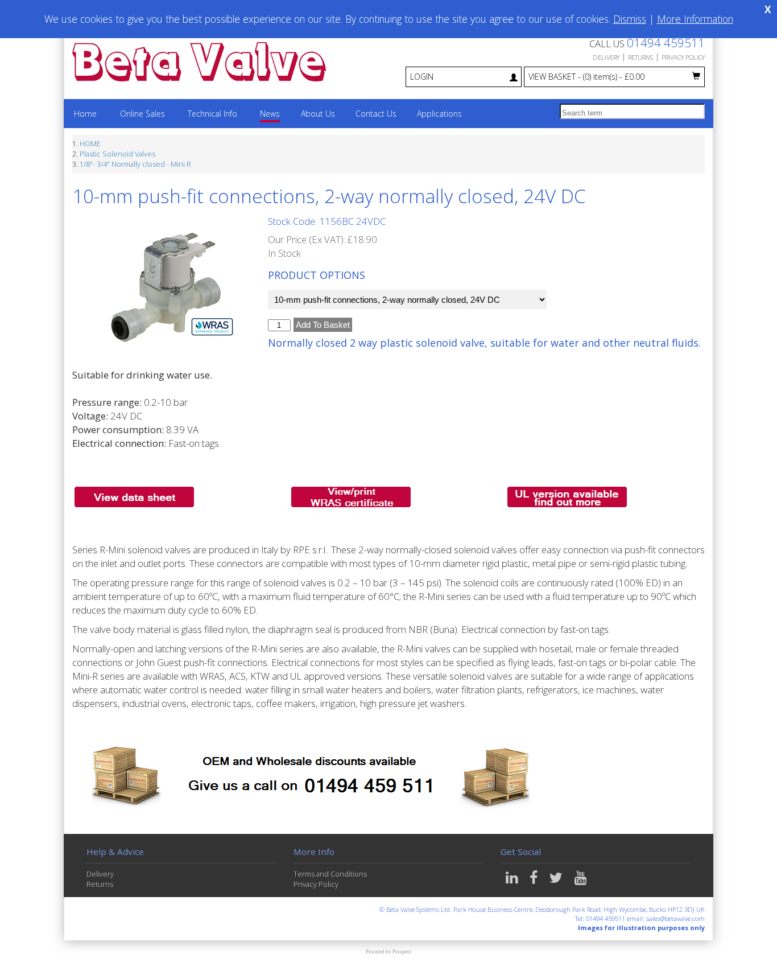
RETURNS (640, 57)
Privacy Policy (316, 884)
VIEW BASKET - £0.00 (586, 76)
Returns (99, 884)
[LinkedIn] (513, 880)
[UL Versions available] (567, 495)
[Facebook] (535, 880)
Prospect (401, 952)
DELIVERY (606, 57)
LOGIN (421, 76)
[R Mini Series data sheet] (134, 495)
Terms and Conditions (330, 874)
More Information (695, 19)
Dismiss (629, 19)
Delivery (100, 874)
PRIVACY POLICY (683, 57)
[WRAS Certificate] (351, 495)
